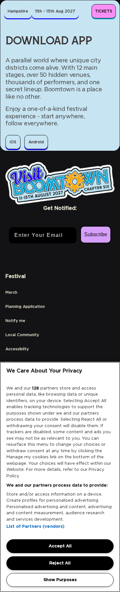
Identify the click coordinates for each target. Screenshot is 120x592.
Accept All (60, 545)
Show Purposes (60, 579)
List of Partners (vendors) (35, 526)
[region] (60, 477)
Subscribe (95, 234)
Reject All (60, 563)
